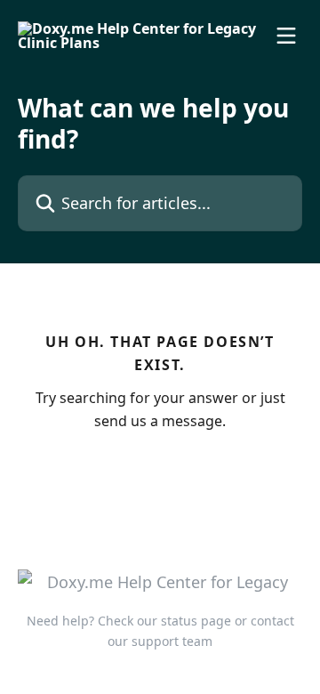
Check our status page (164, 620)
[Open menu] (286, 35)
